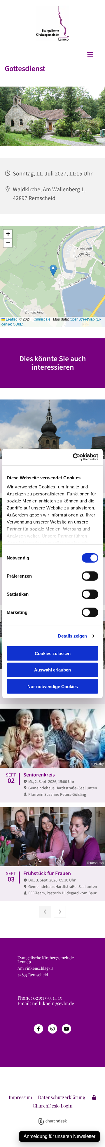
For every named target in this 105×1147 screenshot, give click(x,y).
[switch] (90, 576)
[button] (52, 54)
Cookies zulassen (53, 653)
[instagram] (52, 1029)
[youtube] (66, 1029)
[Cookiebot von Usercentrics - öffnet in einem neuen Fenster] (74, 457)
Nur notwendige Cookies (52, 686)
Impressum (20, 1097)
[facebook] (38, 1029)
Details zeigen (72, 635)
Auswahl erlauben (52, 669)
